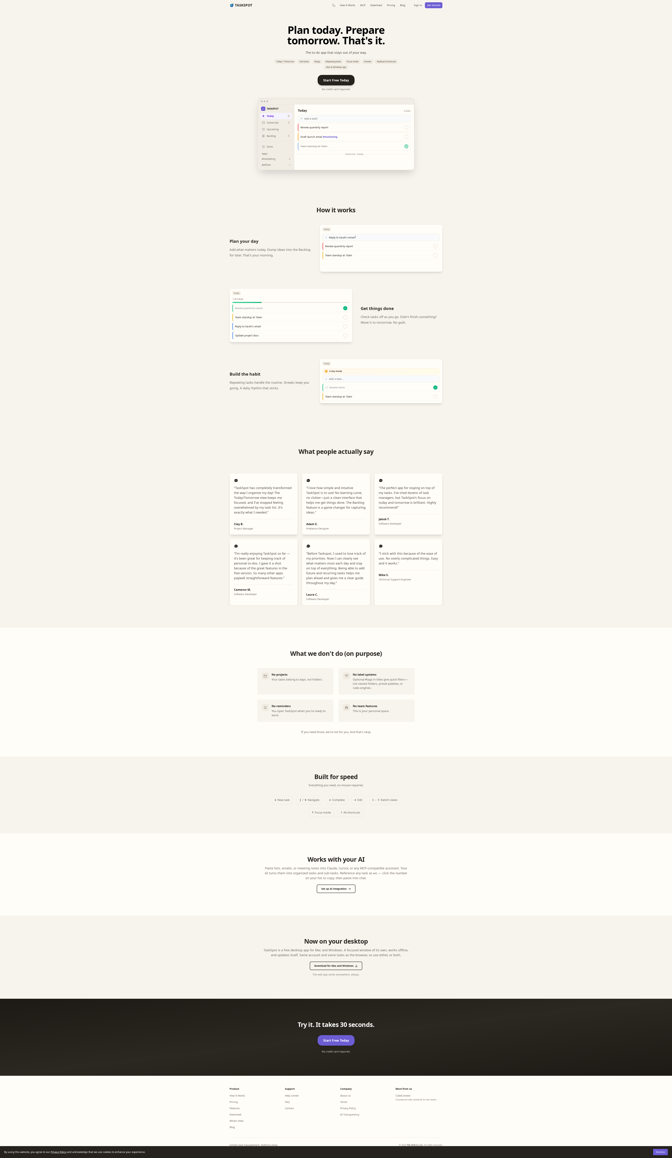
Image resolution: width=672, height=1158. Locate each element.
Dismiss (660, 1152)
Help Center (292, 1095)
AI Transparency (349, 1114)
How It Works (347, 5)
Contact (289, 1108)
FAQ (287, 1102)
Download (376, 5)
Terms (343, 1102)
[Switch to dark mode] (334, 5)
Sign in (418, 5)
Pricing (391, 5)
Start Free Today (336, 80)
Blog (402, 5)
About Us (345, 1095)
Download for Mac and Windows (334, 965)
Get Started (433, 5)
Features (235, 1108)
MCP (362, 5)
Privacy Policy (58, 1152)
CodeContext (403, 1095)
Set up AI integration (334, 888)
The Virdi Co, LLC (415, 1144)
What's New (236, 1120)
